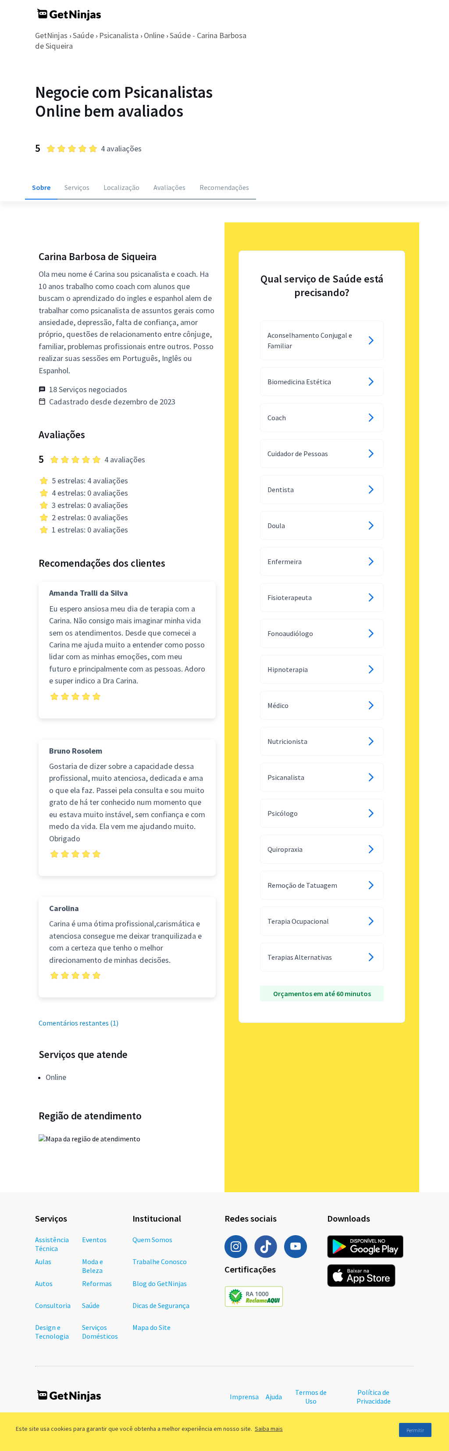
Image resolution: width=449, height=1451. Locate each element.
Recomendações (224, 187)
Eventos (94, 1239)
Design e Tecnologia (52, 1331)
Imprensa (244, 1396)
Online (154, 35)
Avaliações (169, 187)
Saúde (83, 35)
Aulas (43, 1261)
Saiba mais (269, 1429)
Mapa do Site (151, 1327)
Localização (121, 187)
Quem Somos (152, 1239)
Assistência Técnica (52, 1244)
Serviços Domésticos (100, 1331)
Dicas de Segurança (160, 1305)
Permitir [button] (415, 1430)
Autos (44, 1283)
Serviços (76, 187)
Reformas (97, 1283)
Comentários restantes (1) (78, 1023)
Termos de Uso (311, 1396)
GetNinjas (51, 35)
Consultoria (53, 1305)
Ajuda (274, 1396)
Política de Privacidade (373, 1396)
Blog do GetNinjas (159, 1283)
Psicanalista (119, 35)
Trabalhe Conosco (159, 1261)
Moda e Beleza (92, 1266)
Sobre (41, 187)
